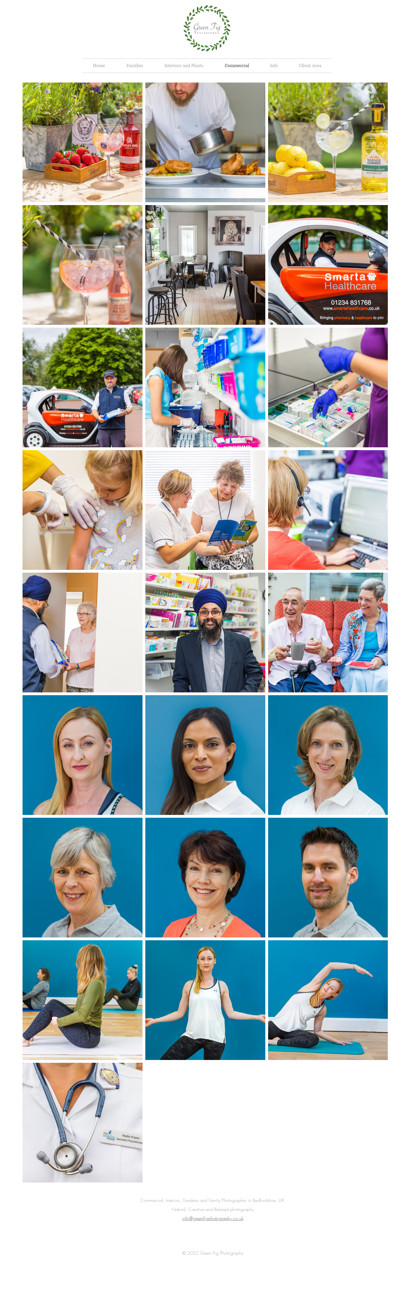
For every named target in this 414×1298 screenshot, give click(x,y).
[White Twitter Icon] (306, 1261)
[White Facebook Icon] (299, 1261)
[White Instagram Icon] (314, 1261)
